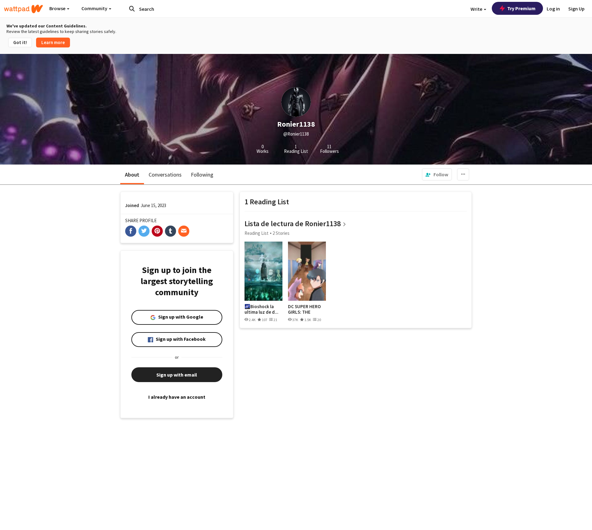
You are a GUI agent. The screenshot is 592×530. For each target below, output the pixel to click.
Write (477, 9)
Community (94, 8)
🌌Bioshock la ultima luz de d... (261, 309)
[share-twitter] (144, 231)
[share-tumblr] (170, 231)
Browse (57, 8)
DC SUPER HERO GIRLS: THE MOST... (304, 309)
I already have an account (176, 397)
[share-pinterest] (157, 231)
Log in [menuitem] (553, 9)
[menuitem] (437, 174)
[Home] (23, 9)
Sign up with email (176, 375)
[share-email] (183, 231)
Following (202, 174)
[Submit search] (132, 9)
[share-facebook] (130, 231)
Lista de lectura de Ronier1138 (293, 223)
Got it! (20, 42)
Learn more (53, 42)
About (132, 174)
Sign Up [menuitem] (576, 9)
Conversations (165, 174)
